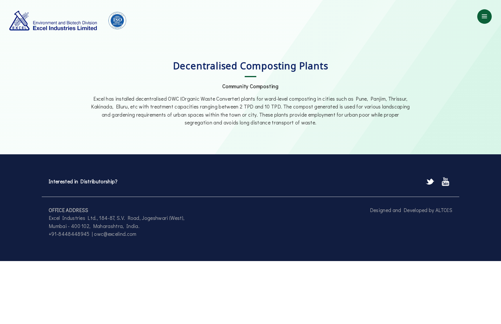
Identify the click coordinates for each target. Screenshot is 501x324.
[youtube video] (445, 182)
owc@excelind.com (115, 234)
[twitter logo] (431, 182)
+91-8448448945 (70, 234)
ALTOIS (443, 210)
